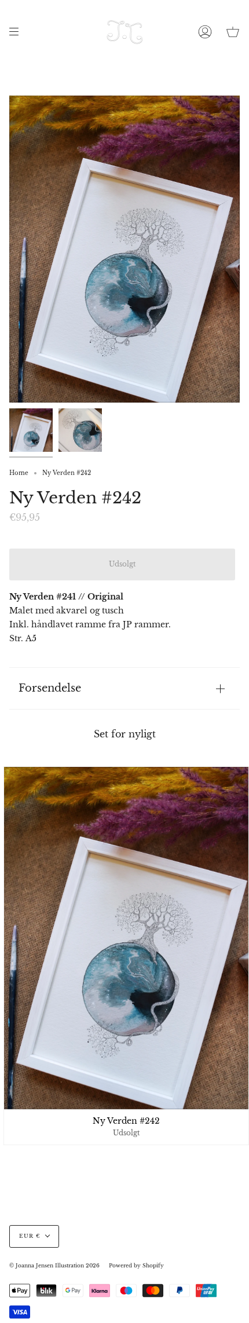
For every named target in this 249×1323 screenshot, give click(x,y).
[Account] (205, 32)
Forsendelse (50, 688)
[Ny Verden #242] (31, 430)
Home (18, 473)
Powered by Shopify (136, 1266)
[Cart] (233, 32)
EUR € (29, 1236)
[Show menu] (18, 32)
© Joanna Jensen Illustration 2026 (54, 1266)
